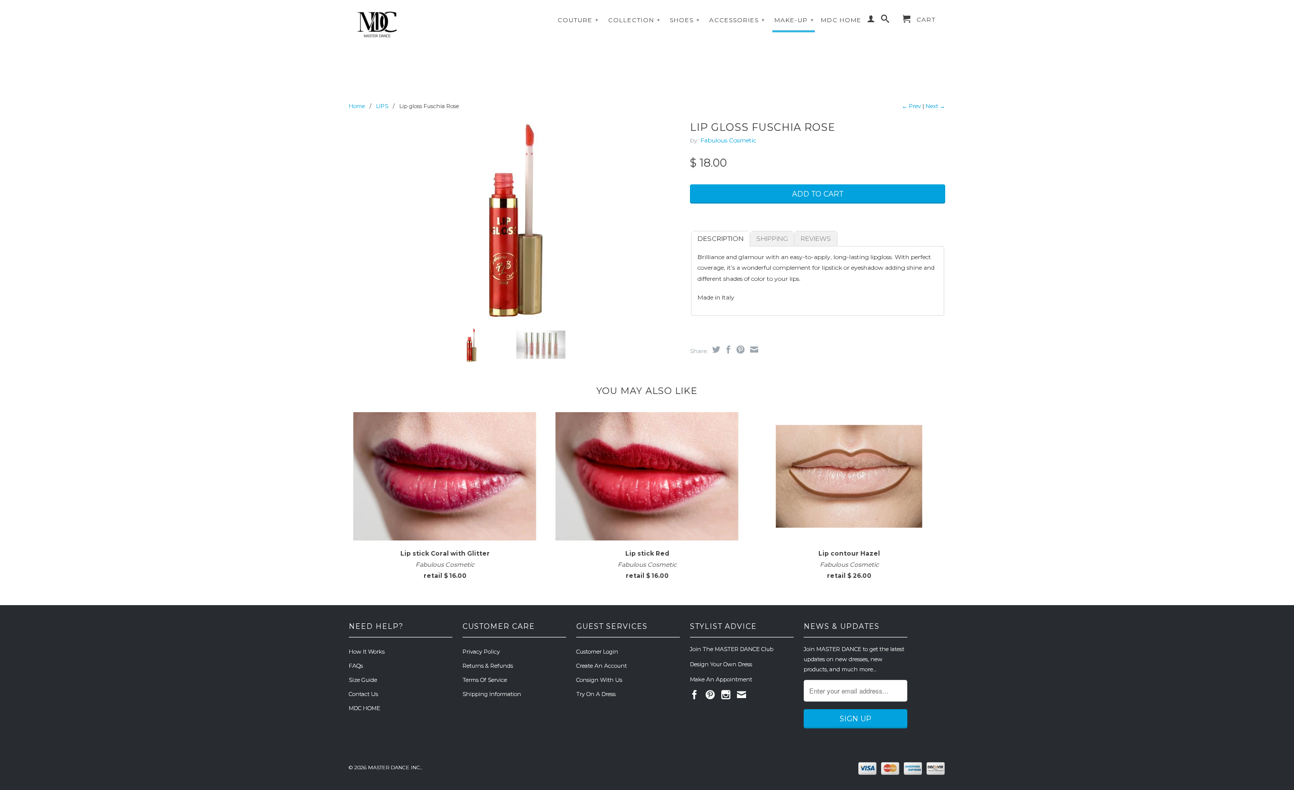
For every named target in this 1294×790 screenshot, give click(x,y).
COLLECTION (634, 20)
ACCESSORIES (737, 20)
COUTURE (578, 20)
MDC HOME (841, 20)
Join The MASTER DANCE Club (731, 649)
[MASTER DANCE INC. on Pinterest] (710, 694)
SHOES (685, 20)
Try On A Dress (596, 694)
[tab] (720, 238)
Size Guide (363, 679)
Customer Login (597, 651)
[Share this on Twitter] (715, 349)
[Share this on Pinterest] (739, 349)
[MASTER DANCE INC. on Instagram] (725, 694)
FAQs (356, 665)
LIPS (382, 106)
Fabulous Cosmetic (728, 140)
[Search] (885, 21)
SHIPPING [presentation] (772, 238)
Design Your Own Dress (721, 664)
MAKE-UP (794, 20)
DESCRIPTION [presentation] (721, 238)
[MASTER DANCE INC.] (419, 25)
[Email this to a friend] (753, 349)
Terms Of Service (485, 679)
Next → (935, 106)
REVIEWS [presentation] (816, 238)
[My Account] (871, 21)
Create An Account (601, 665)
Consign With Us (599, 679)
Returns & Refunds (488, 665)
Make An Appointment (721, 679)
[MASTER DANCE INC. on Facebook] (694, 694)
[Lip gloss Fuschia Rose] (514, 219)
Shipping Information (492, 694)
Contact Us (363, 694)
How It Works (367, 651)
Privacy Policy (481, 651)
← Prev (911, 106)
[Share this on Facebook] (727, 349)
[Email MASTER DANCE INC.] (741, 694)
